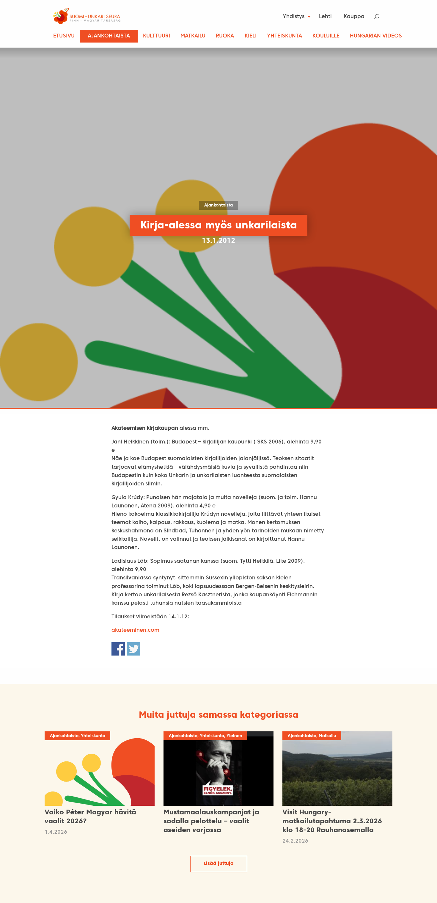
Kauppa (354, 16)
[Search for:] (380, 17)
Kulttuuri (156, 36)
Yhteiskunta (284, 36)
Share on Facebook (118, 649)
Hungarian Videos (376, 36)
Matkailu (192, 36)
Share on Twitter (133, 649)
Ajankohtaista (109, 36)
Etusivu (64, 36)
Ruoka (225, 36)
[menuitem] (295, 16)
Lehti (325, 16)
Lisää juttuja (219, 863)
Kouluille (325, 36)
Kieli (251, 36)
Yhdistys (293, 16)
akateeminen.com (135, 630)
